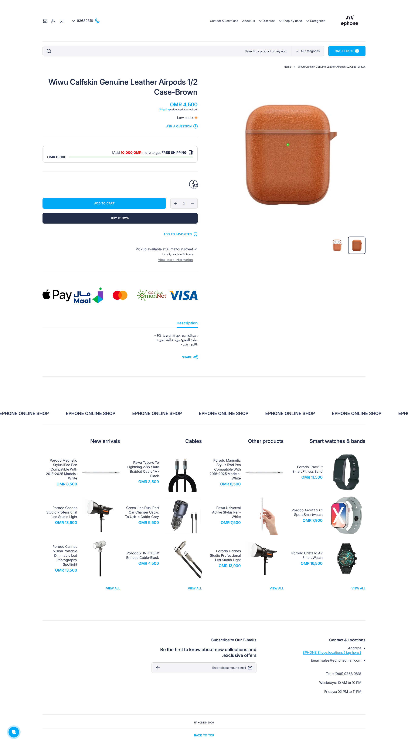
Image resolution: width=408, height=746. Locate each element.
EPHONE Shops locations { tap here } (332, 652)
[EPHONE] (349, 21)
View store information (175, 259)
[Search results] (47, 51)
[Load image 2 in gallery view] (337, 245)
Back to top (204, 735)
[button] (315, 20)
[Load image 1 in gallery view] (357, 245)
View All (358, 588)
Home (287, 66)
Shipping (164, 109)
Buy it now (120, 218)
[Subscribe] (157, 667)
